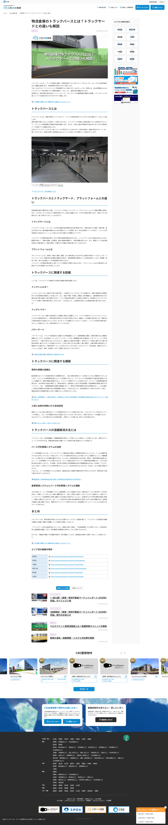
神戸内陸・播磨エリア (85, 779)
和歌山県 (61, 782)
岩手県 (66, 739)
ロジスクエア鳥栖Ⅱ (47, 676)
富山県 (60, 763)
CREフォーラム (71, 799)
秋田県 (78, 739)
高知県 (72, 788)
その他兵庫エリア (98, 779)
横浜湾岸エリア (64, 758)
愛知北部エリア (62, 766)
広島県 (72, 785)
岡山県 (66, 785)
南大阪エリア (81, 777)
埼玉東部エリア (103, 747)
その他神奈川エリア (58, 760)
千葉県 (55, 752)
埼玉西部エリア (82, 747)
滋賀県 (55, 771)
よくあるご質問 (126, 736)
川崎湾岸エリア (74, 758)
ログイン (162, 2)
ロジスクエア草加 (16, 676)
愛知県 (55, 766)
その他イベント (89, 799)
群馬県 (60, 744)
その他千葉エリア (114, 752)
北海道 (55, 739)
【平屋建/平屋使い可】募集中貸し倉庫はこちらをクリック (52, 102)
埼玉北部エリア (62, 747)
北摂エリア (90, 777)
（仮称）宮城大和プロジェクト (81, 676)
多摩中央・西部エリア (83, 755)
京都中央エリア (62, 774)
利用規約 (88, 800)
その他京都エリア (74, 774)
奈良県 (55, 782)
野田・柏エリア (84, 752)
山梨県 (78, 763)
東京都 (55, 755)
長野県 (83, 763)
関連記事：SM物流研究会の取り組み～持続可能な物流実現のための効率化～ (58, 479)
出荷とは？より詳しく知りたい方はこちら (47, 423)
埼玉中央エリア (92, 747)
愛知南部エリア (83, 766)
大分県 (78, 791)
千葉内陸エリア (95, 752)
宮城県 (72, 739)
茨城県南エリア (62, 742)
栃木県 (55, 744)
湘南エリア (121, 758)
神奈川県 (55, 758)
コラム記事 (98, 799)
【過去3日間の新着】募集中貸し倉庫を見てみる (49, 354)
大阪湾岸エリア (62, 777)
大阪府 (55, 777)
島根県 (60, 785)
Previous (121, 653)
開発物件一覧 (84, 689)
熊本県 (72, 791)
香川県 (60, 788)
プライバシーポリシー (98, 800)
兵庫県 (55, 779)
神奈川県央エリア (99, 758)
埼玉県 (55, 747)
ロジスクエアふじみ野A (139, 676)
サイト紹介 (60, 800)
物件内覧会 (80, 799)
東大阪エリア (72, 777)
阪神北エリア (62, 779)
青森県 (60, 739)
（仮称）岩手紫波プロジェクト (111, 676)
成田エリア (104, 752)
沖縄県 (96, 791)
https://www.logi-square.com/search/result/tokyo (66, 556)
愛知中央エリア (73, 766)
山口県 (78, 785)
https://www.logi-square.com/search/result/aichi (66, 572)
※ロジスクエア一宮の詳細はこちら (45, 191)
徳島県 (55, 788)
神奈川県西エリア (111, 758)
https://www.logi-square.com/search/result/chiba (66, 564)
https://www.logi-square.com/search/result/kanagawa (68, 568)
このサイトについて (70, 800)
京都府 (55, 774)
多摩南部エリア (70, 755)
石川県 (66, 763)
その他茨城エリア (74, 742)
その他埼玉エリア (58, 750)
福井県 (72, 763)
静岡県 (95, 763)
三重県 (55, 769)
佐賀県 (60, 791)
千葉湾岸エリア (62, 752)
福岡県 (55, 791)
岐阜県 (89, 763)
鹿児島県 (90, 791)
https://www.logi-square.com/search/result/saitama (67, 560)
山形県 (83, 739)
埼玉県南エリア (113, 747)
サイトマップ (80, 800)
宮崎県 (83, 791)
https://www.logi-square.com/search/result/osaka (67, 576)
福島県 (89, 739)
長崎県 (66, 791)
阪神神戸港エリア (72, 779)
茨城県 (55, 742)
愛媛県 (66, 788)
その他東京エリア (96, 755)
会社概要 (108, 800)
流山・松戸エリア (74, 752)
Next (124, 653)
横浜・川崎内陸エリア (86, 758)
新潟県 (55, 763)
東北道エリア (72, 747)
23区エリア (61, 755)
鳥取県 (55, 785)
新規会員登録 (153, 2)
